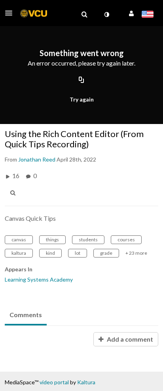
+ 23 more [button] (136, 253)
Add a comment (129, 339)
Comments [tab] (25, 314)
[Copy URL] (81, 80)
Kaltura (86, 382)
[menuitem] (84, 15)
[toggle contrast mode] (106, 15)
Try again (82, 99)
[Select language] (147, 15)
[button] (11, 13)
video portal (54, 382)
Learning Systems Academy (39, 279)
